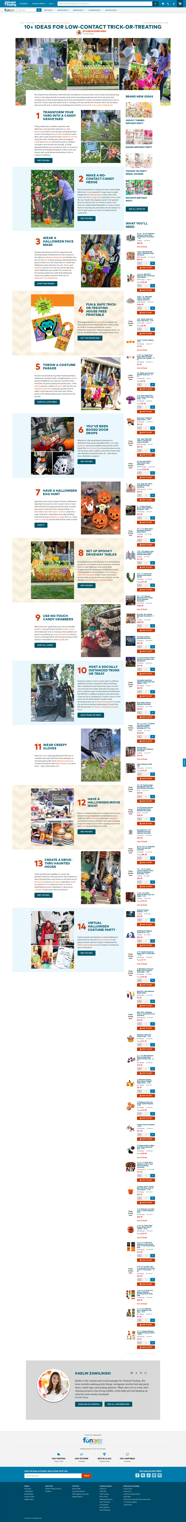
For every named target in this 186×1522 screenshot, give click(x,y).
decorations (39, 882)
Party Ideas (31, 23)
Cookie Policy (128, 1505)
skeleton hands (63, 761)
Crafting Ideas (28, 1491)
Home (22, 23)
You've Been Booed (94, 448)
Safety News (127, 1497)
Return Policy (104, 1497)
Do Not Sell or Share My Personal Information (137, 1499)
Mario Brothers (62, 763)
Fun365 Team (88, 33)
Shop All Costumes (47, 402)
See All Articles (137, 209)
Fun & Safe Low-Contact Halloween (97, 105)
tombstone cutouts (69, 137)
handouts (48, 142)
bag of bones (57, 134)
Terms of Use (127, 1491)
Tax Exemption (104, 1505)
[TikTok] (149, 1475)
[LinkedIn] (154, 1475)
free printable (99, 322)
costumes (113, 818)
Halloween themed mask (55, 257)
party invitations (104, 939)
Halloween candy (57, 517)
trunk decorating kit (104, 702)
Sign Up (86, 1476)
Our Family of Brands (78, 1491)
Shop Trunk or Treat (91, 715)
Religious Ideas (29, 1499)
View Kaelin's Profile (88, 1404)
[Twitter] (136, 1373)
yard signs (55, 882)
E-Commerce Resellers (130, 1502)
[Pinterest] (141, 1373)
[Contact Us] (168, 3)
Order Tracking (104, 1494)
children (38, 268)
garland (113, 197)
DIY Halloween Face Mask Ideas (51, 276)
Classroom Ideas (29, 1497)
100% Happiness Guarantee (80, 1494)
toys (70, 517)
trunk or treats (68, 629)
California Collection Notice (132, 1494)
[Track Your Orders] (163, 3)
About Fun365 (76, 1489)
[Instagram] (145, 1373)
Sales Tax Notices (105, 1502)
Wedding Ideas (28, 1494)
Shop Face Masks (45, 284)
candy (37, 142)
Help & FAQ (103, 1491)
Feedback (184, 762)
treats (45, 755)
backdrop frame (94, 194)
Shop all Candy (45, 645)
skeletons (45, 884)
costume (73, 378)
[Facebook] (131, 1373)
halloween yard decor (43, 388)
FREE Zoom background (87, 945)
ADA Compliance (105, 1507)
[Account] (174, 3)
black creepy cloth (94, 197)
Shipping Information (106, 1499)
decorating (95, 818)
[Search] (155, 3)
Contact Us (103, 1489)
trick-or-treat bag (41, 519)
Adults (66, 265)
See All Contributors (118, 1404)
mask (62, 639)
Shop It (40, 525)
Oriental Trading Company (53, 1489)
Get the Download (90, 338)
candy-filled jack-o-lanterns (54, 511)
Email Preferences (105, 1510)
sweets (37, 386)
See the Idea (43, 160)
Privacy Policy (128, 1489)
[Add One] (152, 263)
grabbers (38, 629)
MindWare (48, 1491)
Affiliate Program (77, 1497)
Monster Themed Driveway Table (98, 580)
